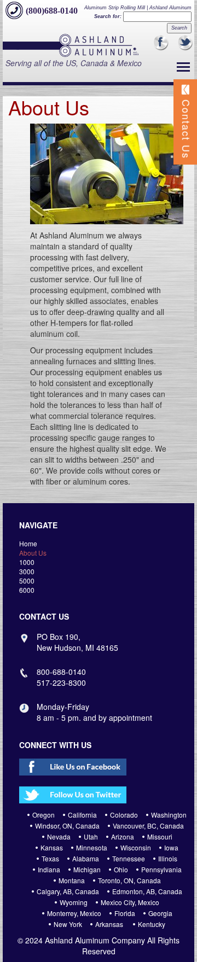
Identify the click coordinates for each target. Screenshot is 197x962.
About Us (33, 552)
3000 (26, 571)
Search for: (107, 16)
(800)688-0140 (52, 10)
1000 (26, 562)
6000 (26, 589)
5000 (26, 580)
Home (28, 543)
